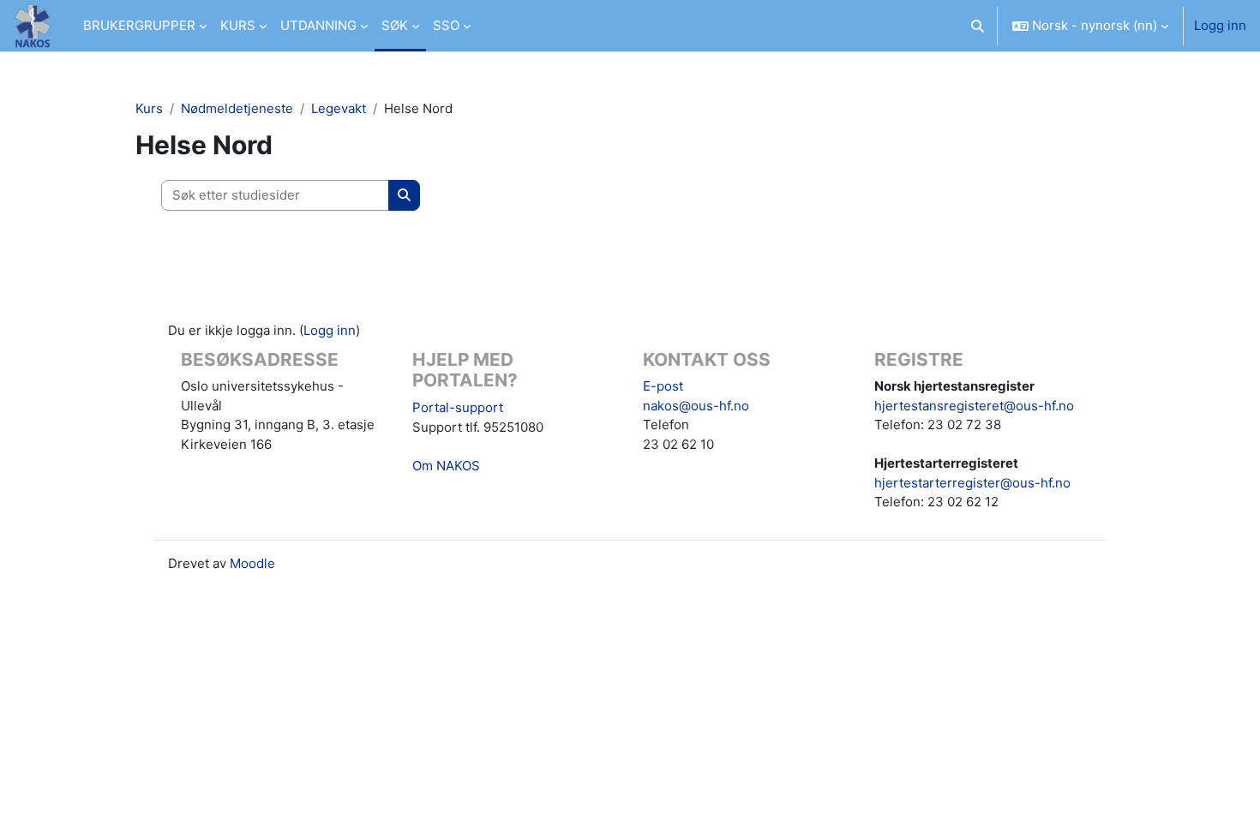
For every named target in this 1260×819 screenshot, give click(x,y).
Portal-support (457, 407)
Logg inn (1220, 25)
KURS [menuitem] (237, 25)
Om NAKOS (446, 465)
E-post (663, 386)
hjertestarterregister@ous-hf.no (972, 483)
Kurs (149, 108)
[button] (978, 25)
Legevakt (338, 108)
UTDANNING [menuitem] (318, 25)
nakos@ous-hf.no (696, 406)
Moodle (252, 563)
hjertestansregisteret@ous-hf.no (974, 406)
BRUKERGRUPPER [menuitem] (139, 25)
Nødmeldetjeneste (237, 108)
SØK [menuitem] (394, 25)
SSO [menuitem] (446, 25)
